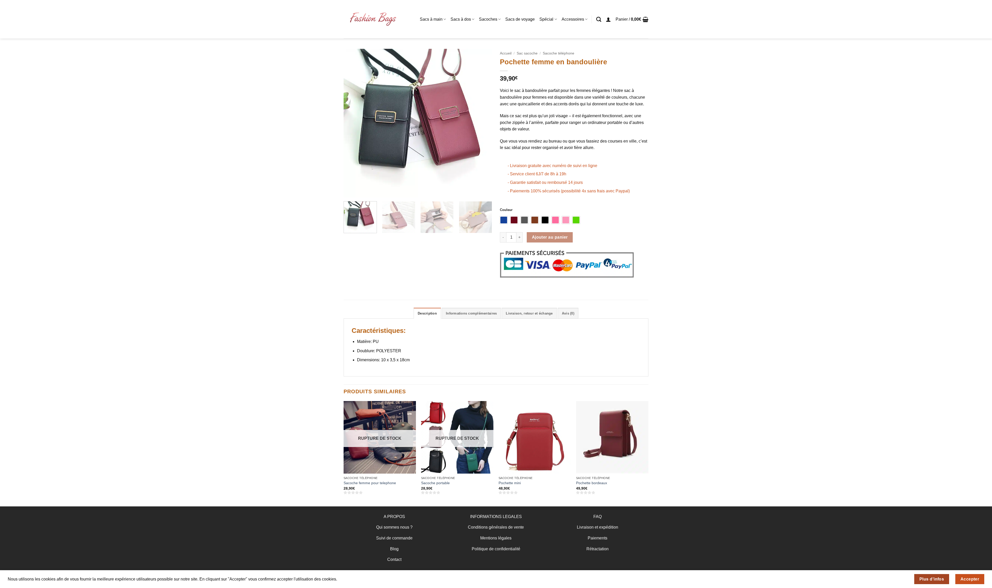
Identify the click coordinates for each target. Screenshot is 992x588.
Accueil (506, 53)
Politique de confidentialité (496, 549)
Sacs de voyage (520, 19)
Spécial (546, 19)
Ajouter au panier (550, 237)
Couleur (506, 210)
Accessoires (573, 19)
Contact (394, 559)
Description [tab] (427, 313)
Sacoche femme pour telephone (370, 483)
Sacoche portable (435, 483)
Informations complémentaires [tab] (471, 313)
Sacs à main (431, 19)
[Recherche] (598, 19)
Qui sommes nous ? (394, 527)
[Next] (482, 123)
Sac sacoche (527, 53)
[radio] (504, 220)
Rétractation (597, 549)
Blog (394, 549)
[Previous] (353, 123)
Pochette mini (510, 483)
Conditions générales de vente (496, 527)
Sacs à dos (461, 19)
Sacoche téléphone (558, 53)
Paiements (597, 538)
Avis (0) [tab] (568, 313)
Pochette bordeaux (591, 483)
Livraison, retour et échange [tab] (529, 313)
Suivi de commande (394, 538)
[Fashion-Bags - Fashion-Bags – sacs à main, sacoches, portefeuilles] (373, 19)
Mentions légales (496, 538)
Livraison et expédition (597, 527)
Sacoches (488, 19)
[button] (608, 19)
